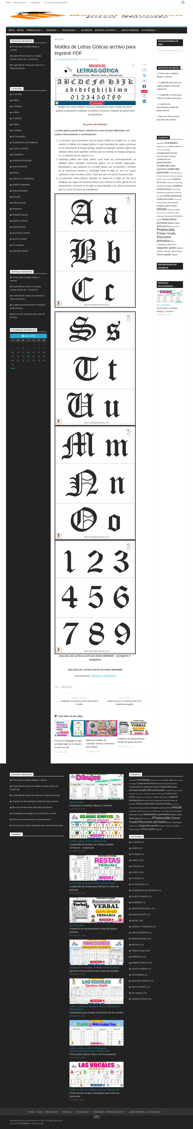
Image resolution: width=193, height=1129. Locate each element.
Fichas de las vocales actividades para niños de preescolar (37, 825)
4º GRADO (17, 118)
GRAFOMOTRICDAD (22, 161)
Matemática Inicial (136, 815)
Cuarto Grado (175, 189)
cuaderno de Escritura (164, 179)
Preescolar (166, 229)
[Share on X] (144, 73)
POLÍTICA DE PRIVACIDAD (56, 3)
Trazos (175, 255)
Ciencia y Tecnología (163, 150)
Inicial (161, 209)
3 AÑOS (15, 100)
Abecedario (160, 143)
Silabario (180, 248)
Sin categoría (18, 245)
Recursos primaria (164, 239)
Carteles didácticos (175, 146)
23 (44, 356)
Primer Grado (166, 233)
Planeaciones (175, 226)
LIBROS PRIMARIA (130, 30)
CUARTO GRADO (20, 148)
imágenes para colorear (167, 206)
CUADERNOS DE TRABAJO (25, 142)
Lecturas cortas (173, 210)
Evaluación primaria (165, 192)
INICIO (9, 3)
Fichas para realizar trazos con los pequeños (31, 819)
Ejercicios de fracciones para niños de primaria (32, 807)
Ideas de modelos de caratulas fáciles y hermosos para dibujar (100, 743)
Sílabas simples (176, 251)
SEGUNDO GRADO (21, 233)
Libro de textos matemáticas (166, 213)
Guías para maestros (170, 203)
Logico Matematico (167, 811)
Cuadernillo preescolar (152, 790)
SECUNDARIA (68, 30)
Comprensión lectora (167, 153)
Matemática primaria (156, 814)
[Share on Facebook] (144, 84)
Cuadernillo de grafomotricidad (143, 787)
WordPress (25, 1123)
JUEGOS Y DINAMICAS (23, 179)
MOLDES (59, 39)
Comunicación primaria (166, 156)
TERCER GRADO (20, 251)
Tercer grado (164, 254)
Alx (41, 1123)
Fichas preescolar (172, 195)
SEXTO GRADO (19, 239)
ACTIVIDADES (148, 30)
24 (13, 360)
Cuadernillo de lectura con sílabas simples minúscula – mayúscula (169, 85)
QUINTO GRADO (20, 221)
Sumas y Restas (163, 251)
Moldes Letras (66, 687)
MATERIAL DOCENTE (105, 30)
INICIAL (20, 30)
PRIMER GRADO (20, 215)
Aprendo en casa (162, 146)
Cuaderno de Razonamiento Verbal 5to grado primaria (167, 107)
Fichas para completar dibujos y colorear (29, 780)
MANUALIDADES (20, 191)
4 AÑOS (15, 112)
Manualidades (169, 216)
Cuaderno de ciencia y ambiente (172, 176)
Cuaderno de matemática (174, 182)
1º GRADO (17, 94)
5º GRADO (17, 130)
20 (28, 356)
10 (13, 352)
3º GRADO (17, 106)
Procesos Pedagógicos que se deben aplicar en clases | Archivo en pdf (68, 744)
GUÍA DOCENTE (19, 167)
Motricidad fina (163, 226)
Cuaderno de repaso (164, 186)
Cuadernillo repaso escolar (173, 790)
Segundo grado (166, 247)
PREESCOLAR (19, 3)
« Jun (12, 368)
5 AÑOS (15, 124)
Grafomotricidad (165, 199)
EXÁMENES (86, 30)
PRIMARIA (35, 3)
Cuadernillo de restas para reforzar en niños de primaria (36, 795)
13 (28, 352)
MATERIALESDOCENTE (68, 59)
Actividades (171, 142)
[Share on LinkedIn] (144, 99)
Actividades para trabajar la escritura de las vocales (34, 813)
